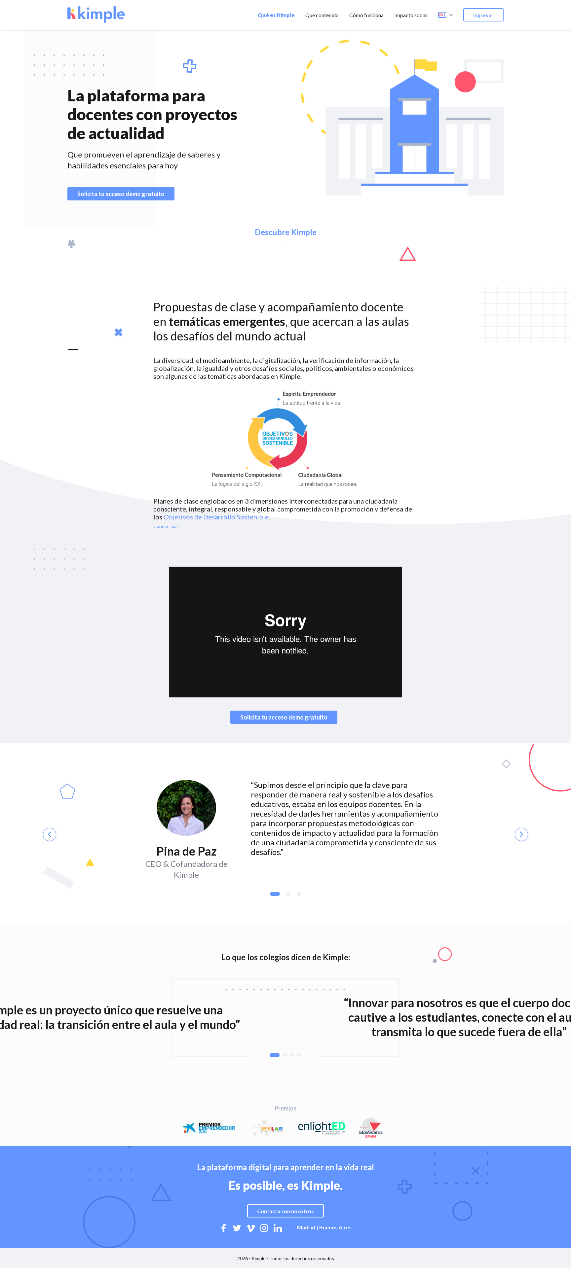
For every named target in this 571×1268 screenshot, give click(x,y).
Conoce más (166, 526)
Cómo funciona (366, 15)
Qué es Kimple (276, 15)
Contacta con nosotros (285, 1211)
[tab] (275, 894)
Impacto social (411, 15)
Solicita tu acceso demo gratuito (121, 193)
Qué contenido (322, 15)
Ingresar (483, 15)
